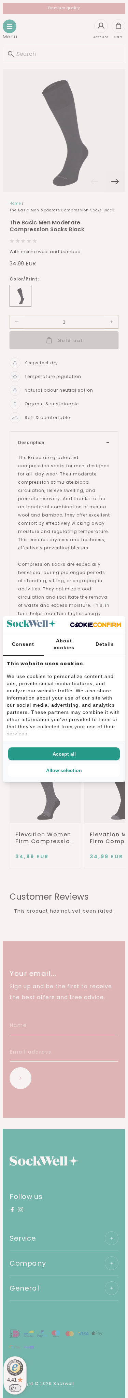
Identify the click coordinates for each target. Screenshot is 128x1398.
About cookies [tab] (64, 644)
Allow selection (64, 770)
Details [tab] (105, 644)
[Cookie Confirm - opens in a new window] (95, 624)
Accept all (64, 754)
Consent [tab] (23, 644)
